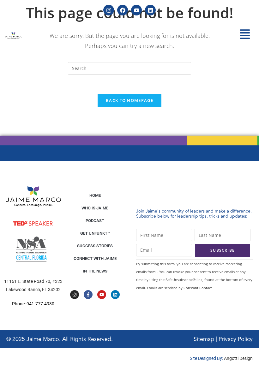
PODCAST (95, 220)
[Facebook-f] (88, 294)
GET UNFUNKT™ (95, 233)
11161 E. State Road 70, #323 (33, 281)
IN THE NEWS (95, 271)
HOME (95, 195)
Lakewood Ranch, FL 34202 (33, 289)
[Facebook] (122, 10)
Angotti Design (238, 358)
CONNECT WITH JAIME (95, 258)
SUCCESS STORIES (95, 245)
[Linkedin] (150, 10)
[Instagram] (108, 10)
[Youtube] (136, 10)
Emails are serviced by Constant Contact (179, 287)
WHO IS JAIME (94, 208)
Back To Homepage (129, 100)
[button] (245, 35)
